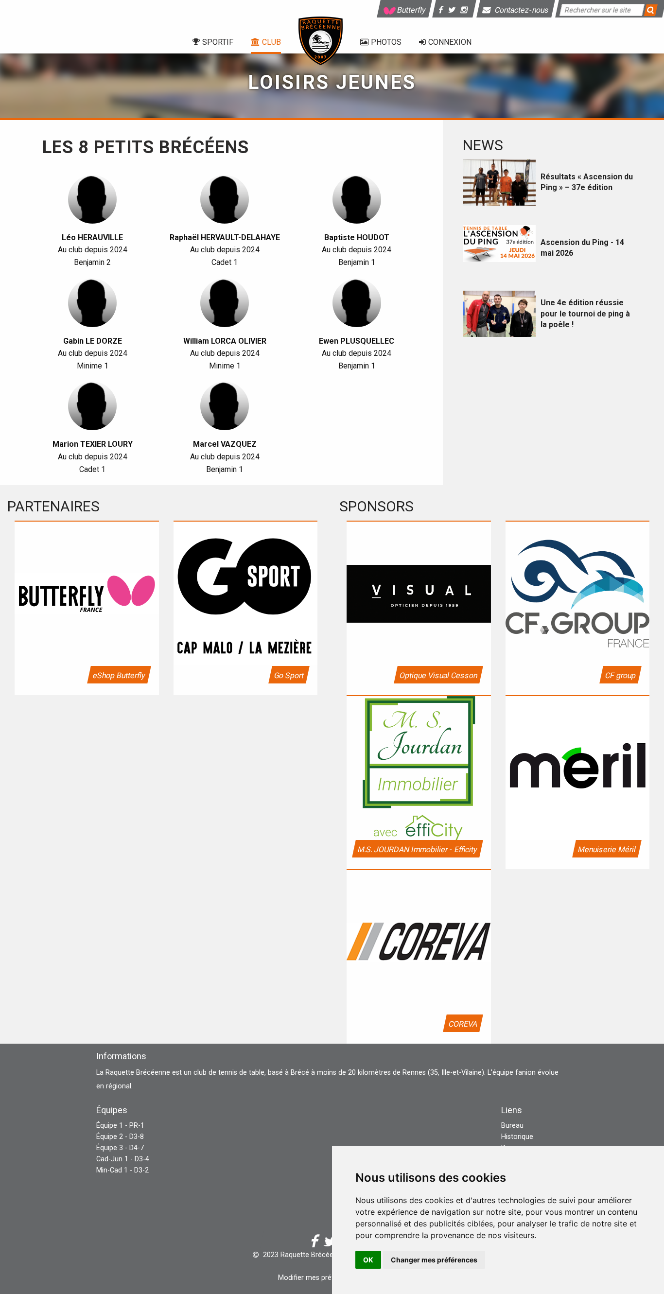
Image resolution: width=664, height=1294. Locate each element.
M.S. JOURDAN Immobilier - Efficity (417, 849)
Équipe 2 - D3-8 (120, 1137)
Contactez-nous (521, 10)
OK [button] (368, 1260)
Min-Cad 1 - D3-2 (122, 1170)
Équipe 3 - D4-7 (120, 1148)
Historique (517, 1137)
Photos (386, 42)
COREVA (462, 1024)
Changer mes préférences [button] (434, 1260)
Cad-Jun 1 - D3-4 (122, 1159)
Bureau (512, 1125)
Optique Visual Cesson (438, 675)
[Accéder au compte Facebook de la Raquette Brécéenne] (442, 10)
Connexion (450, 42)
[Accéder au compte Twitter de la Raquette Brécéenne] (453, 10)
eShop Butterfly (118, 675)
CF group (620, 675)
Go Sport (289, 675)
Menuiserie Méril (607, 849)
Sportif (217, 42)
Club (271, 42)
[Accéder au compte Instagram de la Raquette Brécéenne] (466, 10)
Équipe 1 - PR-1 (120, 1125)
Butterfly (411, 10)
